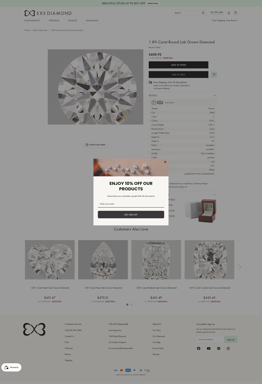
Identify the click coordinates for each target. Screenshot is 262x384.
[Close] (165, 162)
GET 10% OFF (131, 214)
